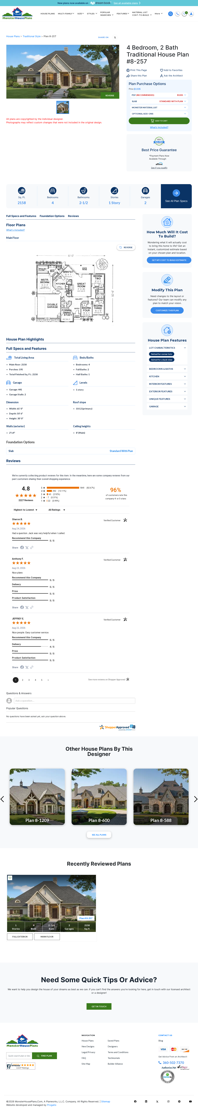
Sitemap (105, 1101)
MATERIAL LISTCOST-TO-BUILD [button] (141, 13)
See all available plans (126, 3)
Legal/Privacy (88, 1052)
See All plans (99, 835)
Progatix (51, 1104)
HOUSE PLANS (48, 13)
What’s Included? (159, 127)
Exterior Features (160, 391)
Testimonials (114, 1058)
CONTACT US (165, 1035)
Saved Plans (113, 1040)
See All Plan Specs (176, 200)
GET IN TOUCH (99, 1006)
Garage (154, 406)
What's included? (15, 230)
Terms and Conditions (118, 1052)
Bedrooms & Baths (161, 368)
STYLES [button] (91, 13)
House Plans (13, 36)
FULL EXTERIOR (20, 936)
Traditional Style (32, 36)
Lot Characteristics (162, 347)
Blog (160, 1040)
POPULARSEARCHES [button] (105, 13)
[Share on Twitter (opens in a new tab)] (27, 547)
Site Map (86, 1063)
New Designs (88, 1046)
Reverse (110, 95)
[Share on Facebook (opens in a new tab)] (22, 547)
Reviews (73, 216)
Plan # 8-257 (85, 918)
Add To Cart (161, 121)
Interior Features (160, 383)
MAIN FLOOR (47, 936)
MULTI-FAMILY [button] (65, 13)
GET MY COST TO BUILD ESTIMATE (169, 260)
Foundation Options (52, 216)
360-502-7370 (173, 1063)
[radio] (70, 488)
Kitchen (154, 376)
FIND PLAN (46, 1055)
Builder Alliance (115, 1063)
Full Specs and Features (21, 216)
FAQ (84, 1058)
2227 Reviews (29, 500)
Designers (113, 1046)
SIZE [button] (79, 13)
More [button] (158, 13)
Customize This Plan (167, 310)
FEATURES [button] (122, 13)
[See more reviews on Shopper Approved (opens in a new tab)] (31, 547)
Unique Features (159, 398)
